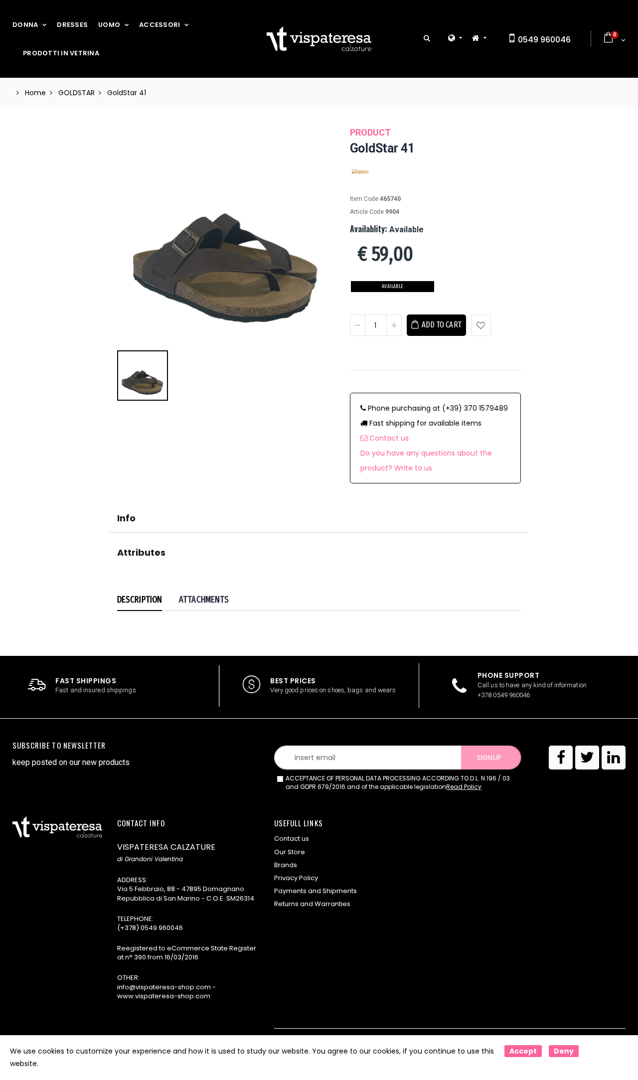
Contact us (388, 438)
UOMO (109, 24)
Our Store (289, 852)
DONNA (25, 24)
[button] (427, 38)
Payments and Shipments (315, 891)
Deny (564, 1051)
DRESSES (72, 24)
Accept (523, 1051)
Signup (489, 758)
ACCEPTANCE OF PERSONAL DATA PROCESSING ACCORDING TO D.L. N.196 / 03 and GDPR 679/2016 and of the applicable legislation (398, 782)
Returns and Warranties (312, 904)
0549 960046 (543, 39)
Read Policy (463, 786)
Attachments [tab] (204, 599)
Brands (285, 865)
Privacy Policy (296, 878)
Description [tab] (139, 599)
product (370, 132)
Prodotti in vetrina (61, 53)
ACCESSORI (159, 24)
